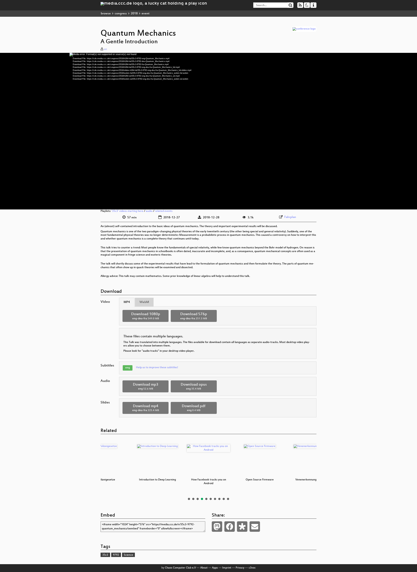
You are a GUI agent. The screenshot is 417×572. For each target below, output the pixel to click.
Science (128, 555)
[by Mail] (255, 526)
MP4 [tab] (127, 302)
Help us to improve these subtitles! (157, 367)
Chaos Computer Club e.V (180, 567)
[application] (209, 131)
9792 (116, 555)
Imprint (226, 567)
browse (106, 13)
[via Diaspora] (242, 526)
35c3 (105, 555)
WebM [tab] (144, 302)
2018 (134, 13)
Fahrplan (290, 217)
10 (228, 499)
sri (105, 49)
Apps (215, 567)
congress (121, 13)
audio (149, 211)
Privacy (240, 567)
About (204, 567)
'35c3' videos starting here (127, 211)
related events (163, 211)
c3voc (252, 567)
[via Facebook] (229, 526)
